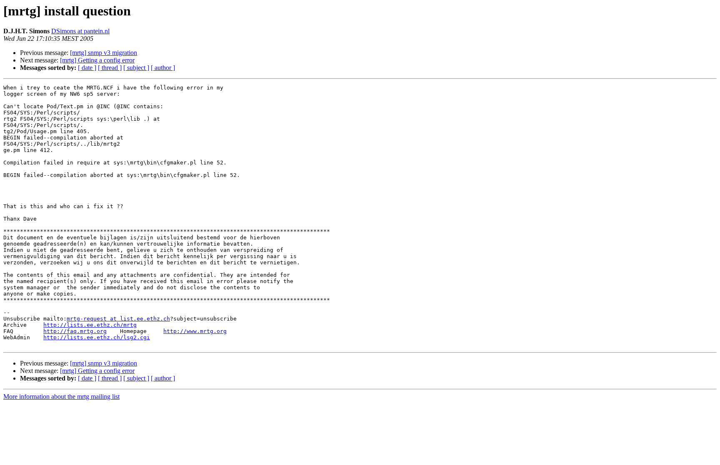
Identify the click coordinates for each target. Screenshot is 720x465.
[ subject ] (136, 67)
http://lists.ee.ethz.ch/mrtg (90, 325)
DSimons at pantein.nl (80, 31)
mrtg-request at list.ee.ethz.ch (118, 319)
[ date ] (87, 67)
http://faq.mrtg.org (75, 331)
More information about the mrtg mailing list (61, 396)
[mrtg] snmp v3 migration (103, 52)
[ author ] (163, 67)
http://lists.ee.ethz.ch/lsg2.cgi (96, 337)
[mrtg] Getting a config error (97, 60)
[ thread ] (110, 67)
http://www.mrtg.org (195, 331)
